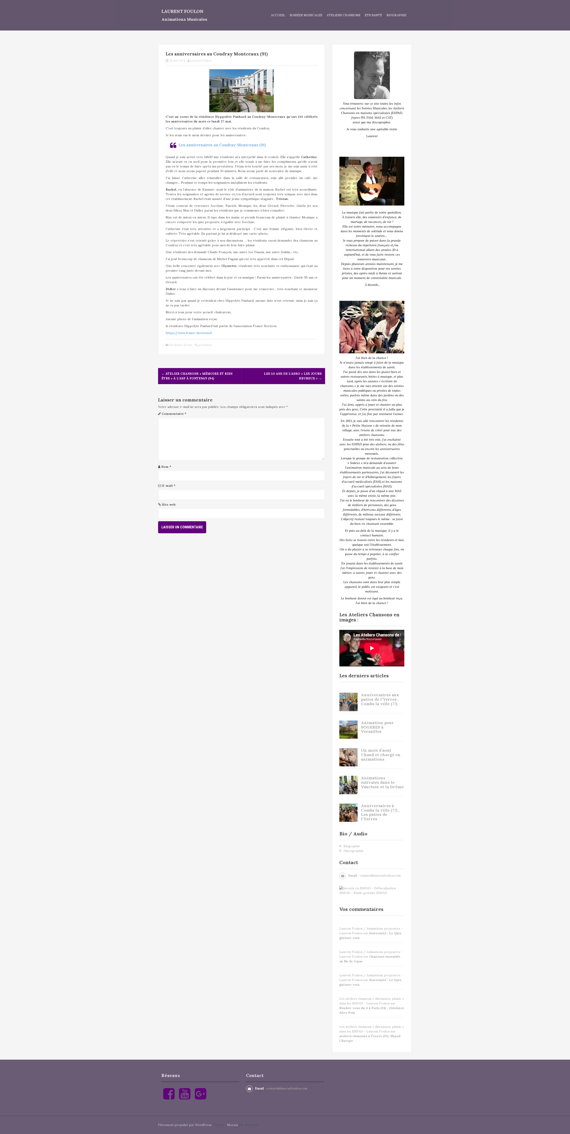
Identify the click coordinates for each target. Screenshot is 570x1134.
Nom (166, 467)
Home (188, 345)
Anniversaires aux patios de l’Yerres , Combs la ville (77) (380, 699)
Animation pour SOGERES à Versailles (377, 727)
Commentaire (174, 414)
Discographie (354, 851)
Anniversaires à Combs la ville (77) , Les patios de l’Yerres (380, 812)
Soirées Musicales (306, 15)
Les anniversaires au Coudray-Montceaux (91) (222, 144)
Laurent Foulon (182, 11)
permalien (204, 345)
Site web (169, 505)
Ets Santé (373, 15)
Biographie (396, 15)
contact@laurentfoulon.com (380, 875)
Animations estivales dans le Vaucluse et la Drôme (382, 782)
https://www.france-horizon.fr (189, 333)
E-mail (168, 486)
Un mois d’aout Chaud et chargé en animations (381, 755)
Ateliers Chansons (343, 15)
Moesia (232, 1125)
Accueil (278, 15)
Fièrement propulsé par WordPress (185, 1125)
